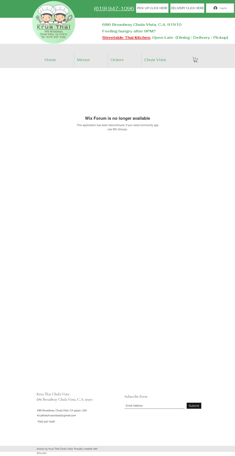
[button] (196, 59)
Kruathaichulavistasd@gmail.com (56, 415)
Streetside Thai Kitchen (126, 37)
